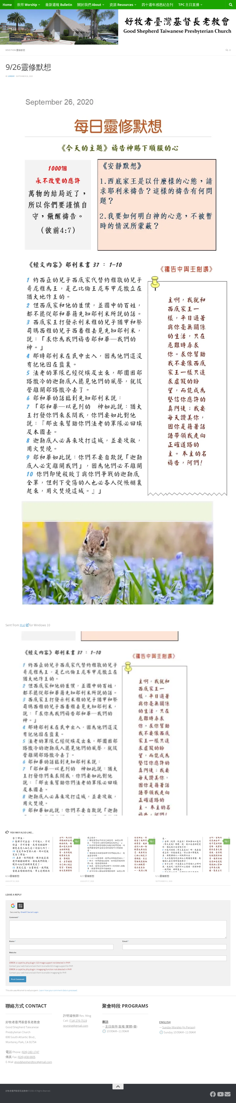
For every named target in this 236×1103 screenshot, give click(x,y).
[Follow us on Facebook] (213, 1094)
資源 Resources (121, 4)
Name (12, 941)
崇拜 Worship (27, 4)
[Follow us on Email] (227, 1094)
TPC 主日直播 (188, 4)
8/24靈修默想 (12, 875)
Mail (22, 625)
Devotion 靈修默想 (15, 50)
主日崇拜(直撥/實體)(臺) (121, 1026)
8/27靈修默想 (87, 875)
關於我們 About (89, 4)
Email (125, 941)
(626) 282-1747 (30, 1052)
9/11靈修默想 (162, 875)
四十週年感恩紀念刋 (157, 4)
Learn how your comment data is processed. (58, 990)
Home (7, 4)
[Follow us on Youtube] (220, 1094)
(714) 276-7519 (78, 1021)
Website (12, 952)
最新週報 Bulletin (58, 4)
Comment (14, 917)
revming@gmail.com (75, 1026)
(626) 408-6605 (26, 1057)
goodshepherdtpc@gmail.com (33, 1062)
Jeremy (11, 76)
